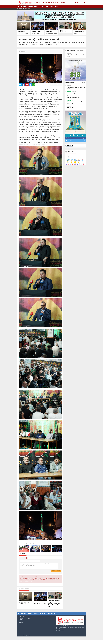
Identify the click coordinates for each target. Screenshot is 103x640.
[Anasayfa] (19, 6)
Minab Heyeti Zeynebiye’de (73, 93)
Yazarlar (69, 145)
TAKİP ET (70, 140)
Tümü (83, 82)
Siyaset (51, 6)
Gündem (41, 6)
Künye (25, 635)
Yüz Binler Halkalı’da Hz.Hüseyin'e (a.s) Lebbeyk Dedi (29, 8)
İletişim (31, 635)
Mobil (20, 635)
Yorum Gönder (23, 557)
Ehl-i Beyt (30, 6)
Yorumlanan (80, 50)
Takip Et (83, 140)
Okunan (72, 50)
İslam (35, 6)
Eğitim (56, 6)
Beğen (83, 138)
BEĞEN (69, 138)
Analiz (46, 6)
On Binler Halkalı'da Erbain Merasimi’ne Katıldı (76, 55)
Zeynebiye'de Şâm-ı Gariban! (73, 97)
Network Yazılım (81, 635)
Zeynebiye (23, 6)
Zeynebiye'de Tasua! (71, 107)
